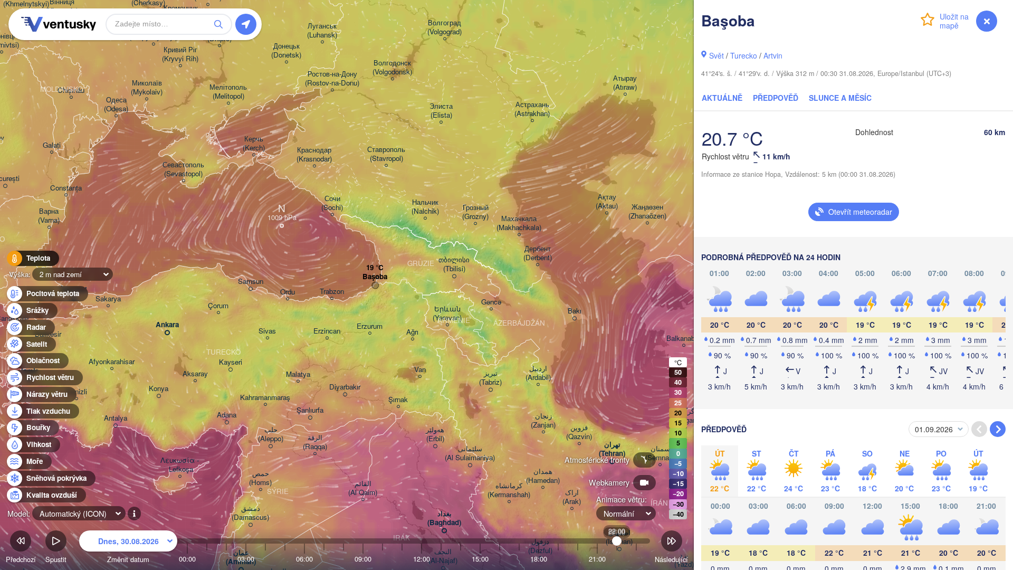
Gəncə (491, 302)
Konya (158, 388)
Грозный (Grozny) (475, 212)
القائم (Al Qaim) (362, 488)
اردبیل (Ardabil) (538, 373)
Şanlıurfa (310, 410)
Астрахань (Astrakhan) (532, 109)
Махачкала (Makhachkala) (518, 223)
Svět (716, 55)
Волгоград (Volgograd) (444, 27)
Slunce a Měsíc (840, 97)
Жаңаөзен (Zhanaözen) (647, 212)
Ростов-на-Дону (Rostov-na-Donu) (332, 79)
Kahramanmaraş (265, 397)
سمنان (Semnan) (660, 453)
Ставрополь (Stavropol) (386, 154)
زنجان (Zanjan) (543, 421)
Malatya (298, 374)
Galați (52, 145)
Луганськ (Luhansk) (322, 31)
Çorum (218, 305)
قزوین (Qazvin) (579, 432)
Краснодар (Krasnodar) (314, 155)
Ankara (167, 324)
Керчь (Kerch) (254, 144)
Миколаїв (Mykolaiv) (147, 88)
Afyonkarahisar (112, 361)
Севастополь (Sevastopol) (183, 169)
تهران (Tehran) (612, 449)
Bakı (574, 311)
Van (420, 369)
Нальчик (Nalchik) (425, 207)
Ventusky (57, 24)
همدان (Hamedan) (543, 476)
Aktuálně (722, 97)
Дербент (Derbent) (537, 253)
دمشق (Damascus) (250, 513)
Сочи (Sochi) (332, 203)
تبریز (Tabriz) (490, 378)
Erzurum (370, 326)
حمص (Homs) (260, 478)
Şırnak (398, 399)
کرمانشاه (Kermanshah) (509, 490)
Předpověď (775, 97)
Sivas (267, 331)
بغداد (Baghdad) (444, 518)
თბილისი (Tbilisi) (454, 264)
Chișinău (71, 90)
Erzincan (326, 331)
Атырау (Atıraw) (625, 83)
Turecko (743, 55)
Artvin (772, 55)
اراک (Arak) (571, 497)
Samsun (250, 281)
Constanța (66, 188)
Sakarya (108, 298)
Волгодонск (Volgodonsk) (392, 68)
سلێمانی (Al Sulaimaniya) (470, 453)
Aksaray (195, 373)
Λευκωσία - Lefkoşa (179, 465)
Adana (226, 415)
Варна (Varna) (49, 216)
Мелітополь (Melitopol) (228, 92)
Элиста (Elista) (441, 111)
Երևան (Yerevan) (447, 313)
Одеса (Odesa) (116, 104)
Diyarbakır (344, 387)
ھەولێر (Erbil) (435, 434)
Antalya (115, 418)
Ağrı (412, 332)
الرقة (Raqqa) (315, 442)
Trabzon (332, 291)
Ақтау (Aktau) (607, 202)
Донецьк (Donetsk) (286, 51)
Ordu (287, 292)
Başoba (374, 276)
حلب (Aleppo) (270, 434)
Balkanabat (683, 338)
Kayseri (230, 362)
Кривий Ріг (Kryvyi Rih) (180, 54)
